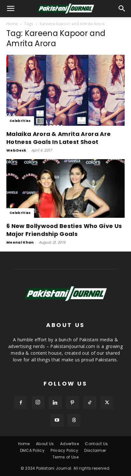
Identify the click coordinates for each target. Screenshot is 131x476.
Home (12, 23)
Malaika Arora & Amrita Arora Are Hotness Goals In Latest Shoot (58, 138)
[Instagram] (38, 402)
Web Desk (16, 150)
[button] (122, 8)
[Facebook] (20, 402)
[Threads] (74, 420)
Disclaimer (95, 450)
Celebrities (20, 120)
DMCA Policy (32, 450)
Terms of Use (65, 457)
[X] (107, 402)
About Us (45, 443)
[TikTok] (89, 402)
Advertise (69, 443)
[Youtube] (57, 420)
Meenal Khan (20, 242)
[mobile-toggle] (11, 8)
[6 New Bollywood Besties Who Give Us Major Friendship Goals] (65, 188)
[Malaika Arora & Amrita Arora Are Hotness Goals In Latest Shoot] (65, 90)
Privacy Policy (64, 450)
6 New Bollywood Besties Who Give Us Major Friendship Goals (64, 230)
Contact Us (96, 443)
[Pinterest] (72, 402)
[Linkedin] (55, 402)
